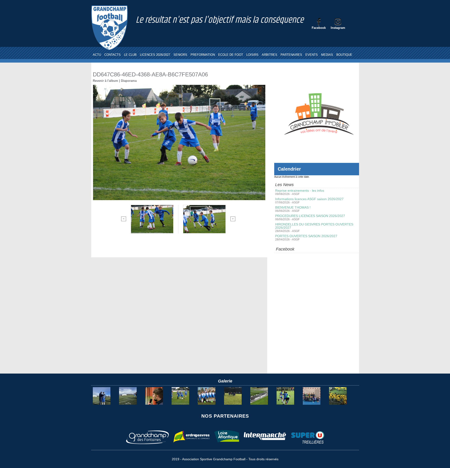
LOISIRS (252, 54)
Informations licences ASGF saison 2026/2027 (309, 199)
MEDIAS (327, 54)
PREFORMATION (203, 54)
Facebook (319, 28)
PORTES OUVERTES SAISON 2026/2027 (306, 236)
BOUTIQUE (344, 54)
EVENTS (311, 54)
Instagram (338, 28)
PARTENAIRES (291, 54)
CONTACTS (112, 54)
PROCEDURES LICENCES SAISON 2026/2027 (310, 216)
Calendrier (289, 169)
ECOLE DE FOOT (230, 54)
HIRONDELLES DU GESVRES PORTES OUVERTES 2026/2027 (314, 225)
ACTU (97, 54)
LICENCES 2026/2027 (155, 54)
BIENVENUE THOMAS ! (293, 207)
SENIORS (180, 54)
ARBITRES (269, 54)
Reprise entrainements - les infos (299, 190)
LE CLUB (130, 54)
